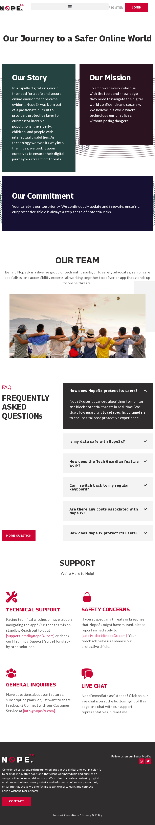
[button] (70, 6)
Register (116, 7)
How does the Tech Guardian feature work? (104, 463)
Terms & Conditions (65, 815)
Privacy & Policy (92, 815)
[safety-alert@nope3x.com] (104, 635)
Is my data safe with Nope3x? (97, 441)
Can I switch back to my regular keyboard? (99, 487)
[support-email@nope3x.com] (30, 635)
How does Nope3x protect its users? (103, 391)
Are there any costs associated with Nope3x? (103, 511)
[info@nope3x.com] (39, 711)
